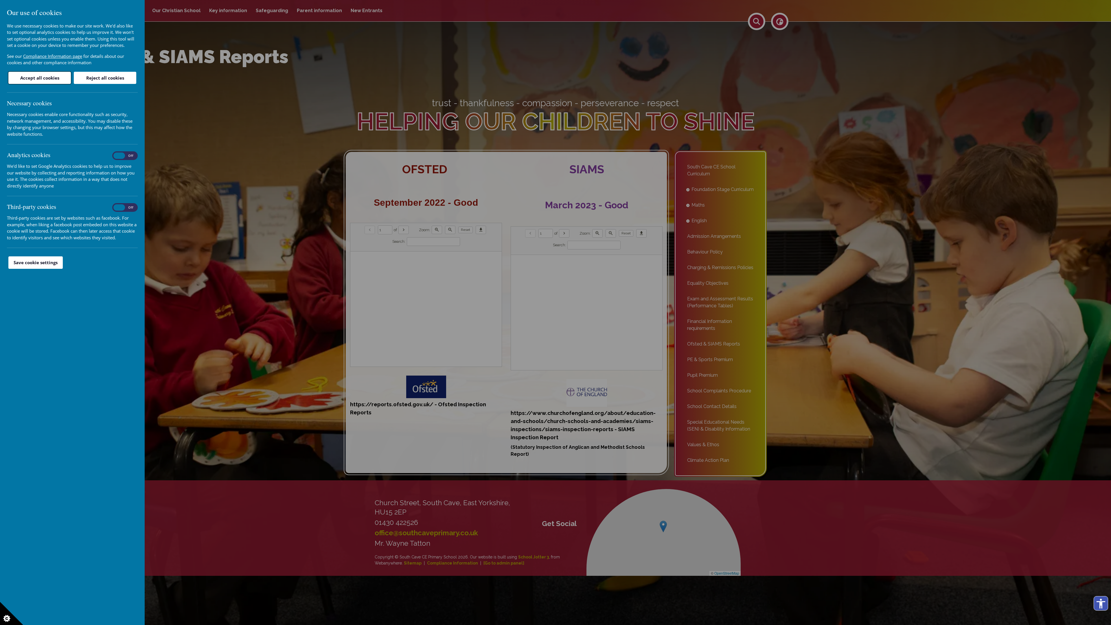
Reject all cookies (105, 78)
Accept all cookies (39, 78)
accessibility (1101, 603)
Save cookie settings (36, 262)
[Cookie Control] (11, 613)
